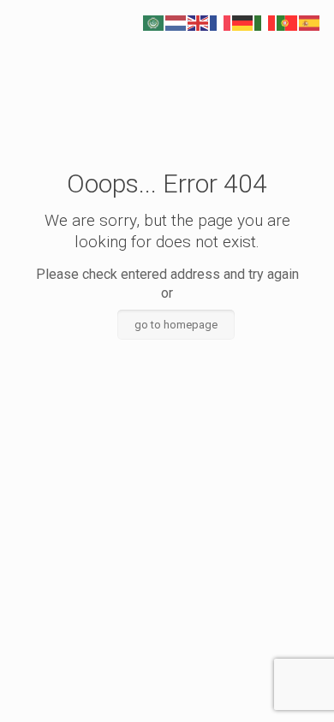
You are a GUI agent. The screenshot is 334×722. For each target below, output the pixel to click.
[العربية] (154, 21)
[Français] (221, 21)
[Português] (288, 21)
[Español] (310, 21)
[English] (199, 21)
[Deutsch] (243, 21)
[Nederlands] (176, 21)
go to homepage (176, 324)
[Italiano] (265, 21)
